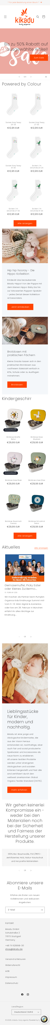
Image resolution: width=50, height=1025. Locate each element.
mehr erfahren (19, 789)
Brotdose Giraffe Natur (13, 438)
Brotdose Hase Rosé (13, 480)
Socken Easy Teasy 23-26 (13, 123)
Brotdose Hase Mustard (37, 438)
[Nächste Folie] (31, 77)
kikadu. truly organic (20, 1020)
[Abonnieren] (42, 910)
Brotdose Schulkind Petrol (37, 522)
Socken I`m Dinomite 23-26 (36, 167)
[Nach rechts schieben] (31, 637)
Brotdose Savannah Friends (13, 522)
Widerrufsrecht (12, 965)
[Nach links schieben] (19, 637)
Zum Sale (39, 57)
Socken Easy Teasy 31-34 (13, 167)
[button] (5, 17)
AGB (7, 971)
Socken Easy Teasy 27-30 (36, 123)
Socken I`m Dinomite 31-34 (36, 210)
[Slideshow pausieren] (47, 77)
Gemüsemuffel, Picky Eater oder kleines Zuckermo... (23, 587)
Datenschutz (11, 983)
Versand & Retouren (15, 959)
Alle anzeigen (25, 223)
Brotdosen (17, 384)
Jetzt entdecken (20, 306)
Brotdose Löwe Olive (36, 480)
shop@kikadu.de (14, 949)
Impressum (11, 977)
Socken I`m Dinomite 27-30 (13, 210)
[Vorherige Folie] (19, 77)
